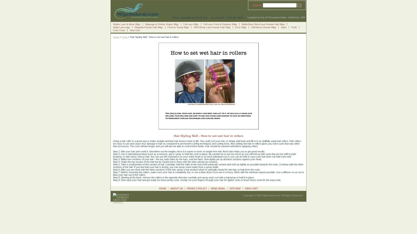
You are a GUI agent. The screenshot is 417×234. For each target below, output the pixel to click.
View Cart (135, 30)
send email (218, 188)
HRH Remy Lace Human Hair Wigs (212, 27)
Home (116, 37)
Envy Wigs (241, 27)
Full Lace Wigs (191, 24)
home (162, 188)
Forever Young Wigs (178, 27)
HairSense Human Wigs (263, 27)
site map (235, 188)
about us (176, 188)
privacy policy (197, 188)
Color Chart (119, 30)
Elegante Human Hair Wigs (149, 27)
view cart (251, 188)
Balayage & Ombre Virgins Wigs (162, 24)
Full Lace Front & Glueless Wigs (220, 24)
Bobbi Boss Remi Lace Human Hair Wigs (263, 24)
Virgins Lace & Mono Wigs (127, 24)
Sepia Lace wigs (121, 27)
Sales (284, 27)
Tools (294, 27)
